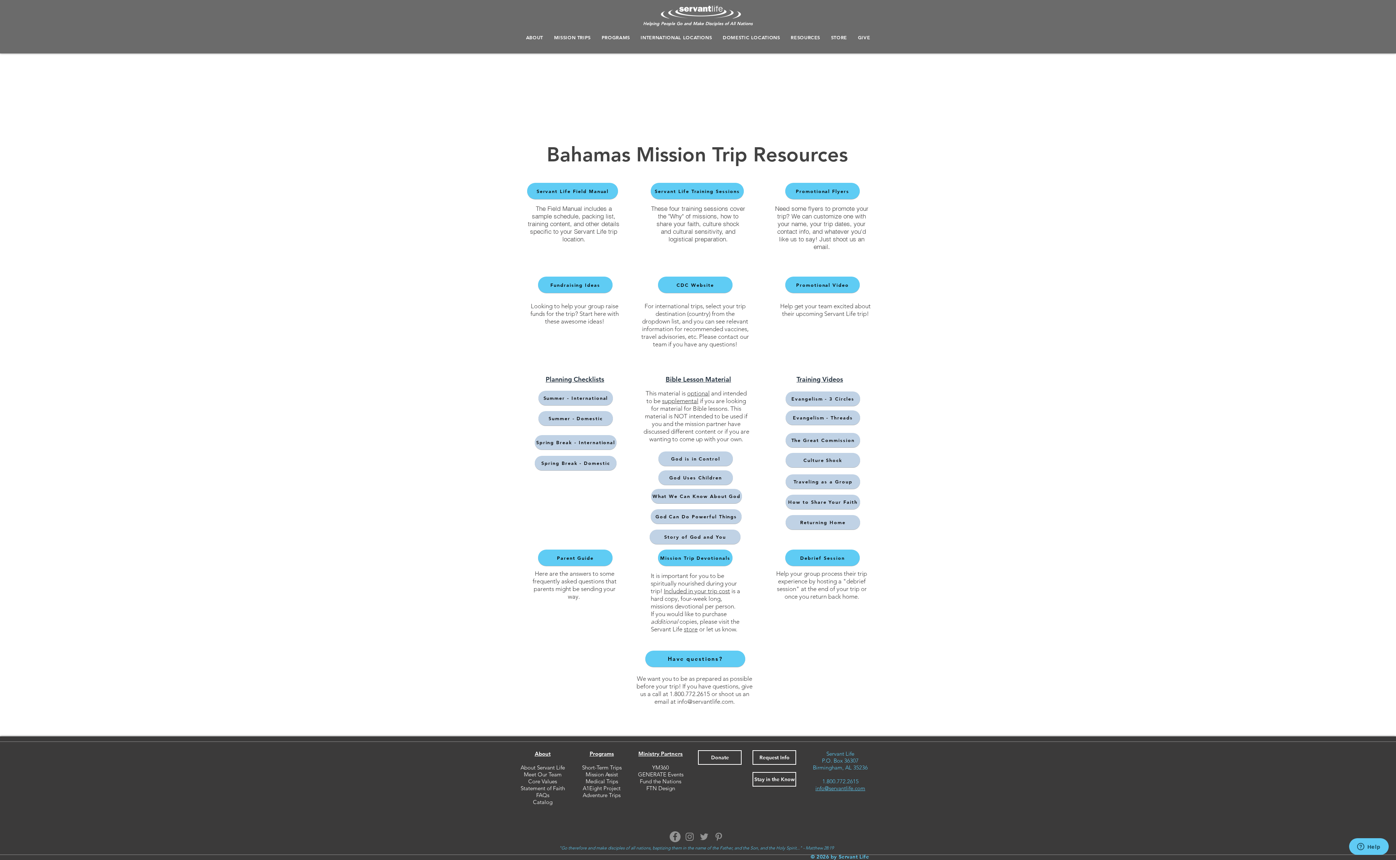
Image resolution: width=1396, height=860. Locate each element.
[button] (616, 37)
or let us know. (717, 629)
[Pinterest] (718, 836)
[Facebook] (675, 836)
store (691, 629)
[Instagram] (689, 836)
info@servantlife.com (705, 701)
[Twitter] (704, 836)
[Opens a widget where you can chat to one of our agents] (1369, 847)
